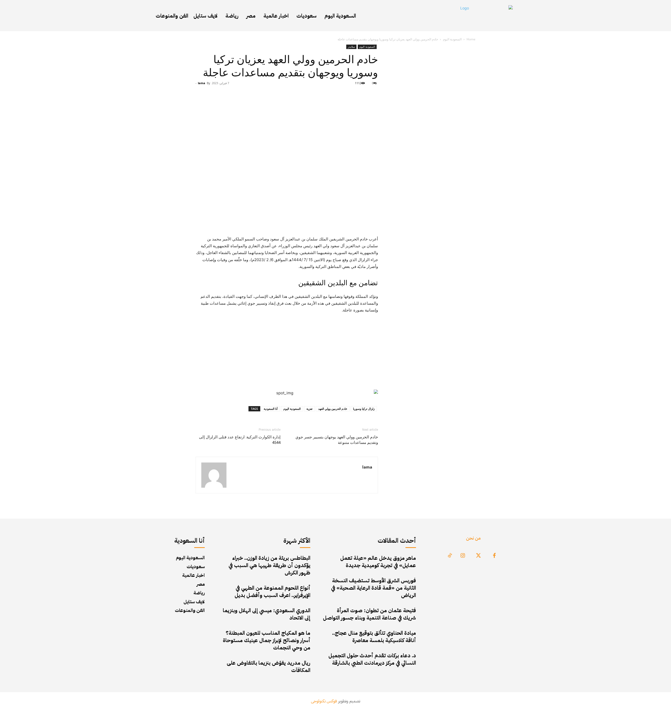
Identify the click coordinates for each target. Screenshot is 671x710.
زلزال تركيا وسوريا (364, 409)
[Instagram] (462, 555)
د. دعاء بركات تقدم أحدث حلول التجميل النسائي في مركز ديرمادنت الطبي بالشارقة (372, 659)
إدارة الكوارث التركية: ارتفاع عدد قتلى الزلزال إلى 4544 (239, 440)
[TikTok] (449, 555)
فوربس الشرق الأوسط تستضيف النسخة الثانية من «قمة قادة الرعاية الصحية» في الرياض (373, 588)
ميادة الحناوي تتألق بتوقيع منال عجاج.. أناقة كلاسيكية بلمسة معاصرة (374, 636)
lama (201, 83)
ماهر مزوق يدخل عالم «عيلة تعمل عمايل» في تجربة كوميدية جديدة (378, 561)
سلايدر (351, 47)
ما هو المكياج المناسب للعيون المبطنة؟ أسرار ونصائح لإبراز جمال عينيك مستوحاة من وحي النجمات (266, 640)
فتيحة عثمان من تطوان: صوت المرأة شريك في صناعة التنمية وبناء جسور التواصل (369, 614)
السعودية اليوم (452, 39)
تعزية (309, 409)
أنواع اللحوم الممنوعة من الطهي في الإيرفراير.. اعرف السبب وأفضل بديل (272, 591)
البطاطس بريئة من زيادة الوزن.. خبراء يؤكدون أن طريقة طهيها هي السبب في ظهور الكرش (269, 565)
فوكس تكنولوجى (324, 701)
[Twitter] (478, 555)
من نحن (473, 537)
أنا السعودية (271, 409)
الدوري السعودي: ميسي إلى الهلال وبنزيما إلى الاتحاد (266, 614)
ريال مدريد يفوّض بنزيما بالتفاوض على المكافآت (268, 666)
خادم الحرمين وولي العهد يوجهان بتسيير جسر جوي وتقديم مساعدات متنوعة (336, 440)
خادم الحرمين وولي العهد (332, 409)
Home (471, 39)
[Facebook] (494, 555)
